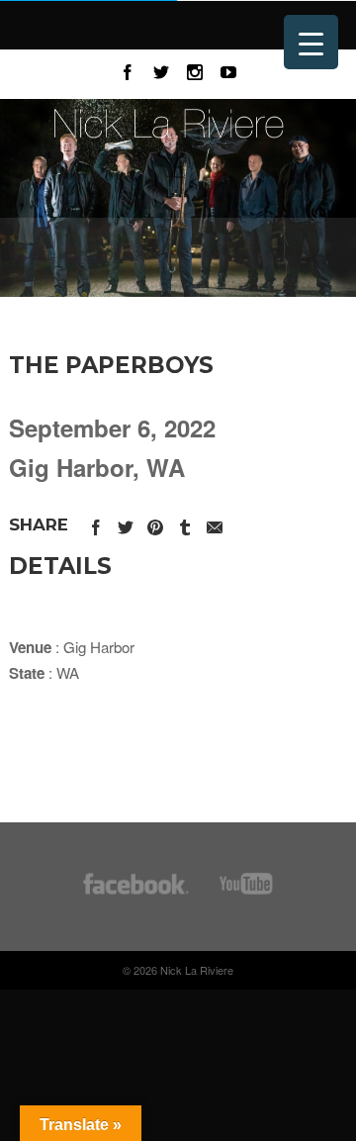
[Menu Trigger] (311, 42)
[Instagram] (195, 69)
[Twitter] (161, 69)
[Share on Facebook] (96, 524)
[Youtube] (228, 69)
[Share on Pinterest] (155, 524)
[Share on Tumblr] (185, 524)
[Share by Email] (214, 524)
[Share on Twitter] (126, 524)
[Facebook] (127, 69)
